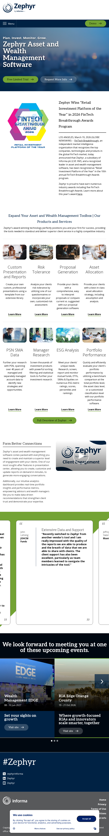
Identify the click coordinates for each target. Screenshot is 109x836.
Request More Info (56, 79)
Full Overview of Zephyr (52, 420)
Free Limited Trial (17, 79)
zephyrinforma (15, 773)
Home (102, 799)
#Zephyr (19, 762)
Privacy (102, 804)
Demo (92, 23)
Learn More (14, 314)
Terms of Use (98, 808)
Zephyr (11, 778)
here (79, 194)
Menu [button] (11, 23)
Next (102, 681)
